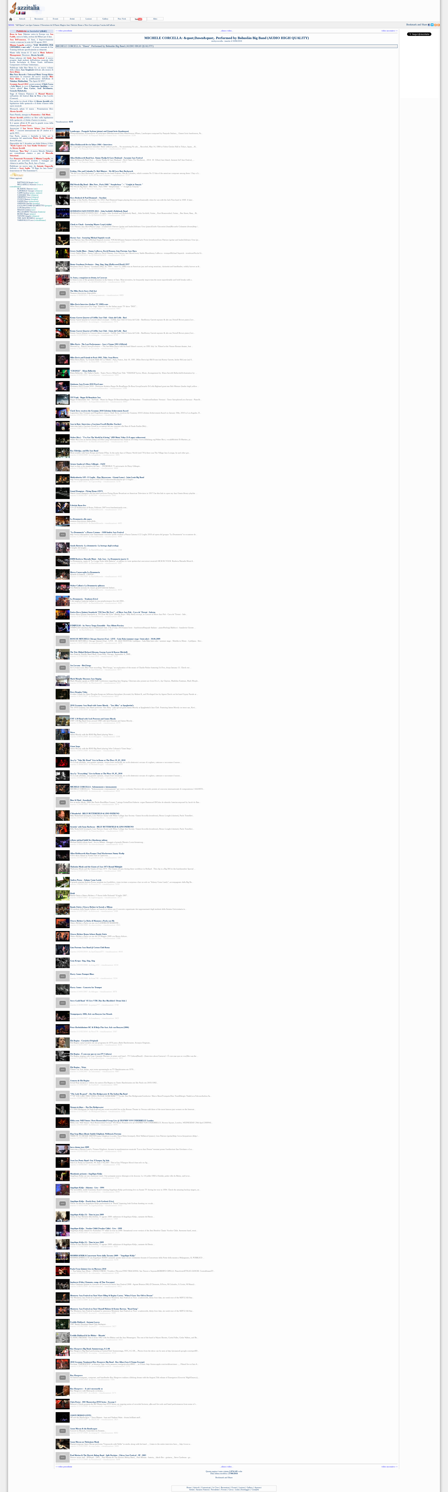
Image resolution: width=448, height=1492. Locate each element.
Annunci (257, 1487)
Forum (224, 1489)
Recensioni (38, 19)
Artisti (72, 19)
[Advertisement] (375, 8)
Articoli (22, 19)
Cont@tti (255, 1489)
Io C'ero (215, 1487)
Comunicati (206, 1487)
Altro (155, 19)
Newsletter (215, 1489)
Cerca (231, 1489)
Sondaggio (245, 1489)
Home (189, 1487)
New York (122, 19)
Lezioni (89, 19)
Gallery (105, 19)
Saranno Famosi (202, 1489)
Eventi (55, 19)
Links (237, 1489)
